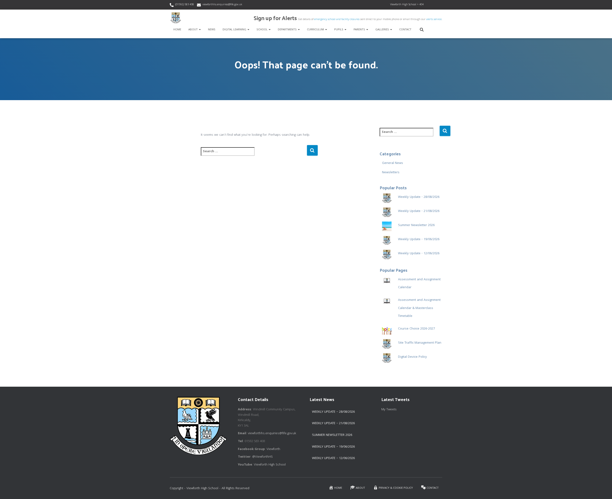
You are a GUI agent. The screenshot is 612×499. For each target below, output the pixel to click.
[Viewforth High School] (175, 18)
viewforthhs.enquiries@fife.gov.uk (222, 4)
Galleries (382, 29)
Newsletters (390, 172)
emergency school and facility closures (337, 19)
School (262, 29)
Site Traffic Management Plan (419, 343)
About (193, 29)
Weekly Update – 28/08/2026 (333, 412)
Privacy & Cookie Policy (396, 488)
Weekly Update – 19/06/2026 (333, 447)
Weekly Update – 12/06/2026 (333, 458)
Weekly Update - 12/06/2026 (418, 253)
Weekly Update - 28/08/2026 (418, 197)
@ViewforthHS (262, 457)
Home (177, 29)
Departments (287, 29)
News (211, 29)
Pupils (339, 29)
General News (392, 163)
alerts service (434, 19)
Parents (360, 29)
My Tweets (389, 409)
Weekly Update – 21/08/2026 (333, 423)
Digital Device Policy (412, 357)
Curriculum (316, 29)
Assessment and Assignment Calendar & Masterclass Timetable (419, 308)
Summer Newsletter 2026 (416, 225)
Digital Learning (235, 29)
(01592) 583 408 (184, 4)
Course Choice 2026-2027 (416, 328)
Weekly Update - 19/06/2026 (418, 239)
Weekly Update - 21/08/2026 (418, 211)
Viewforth (273, 449)
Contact (405, 29)
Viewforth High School (270, 464)
